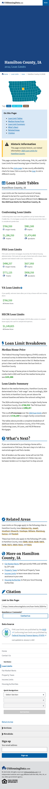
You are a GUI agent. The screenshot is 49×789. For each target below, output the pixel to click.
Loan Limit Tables (15, 118)
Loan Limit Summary (16, 124)
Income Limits (7, 679)
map (34, 171)
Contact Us (6, 655)
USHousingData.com (31, 772)
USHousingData (13, 3)
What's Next (13, 127)
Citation (11, 133)
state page (17, 168)
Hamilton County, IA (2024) (36, 74)
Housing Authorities (10, 684)
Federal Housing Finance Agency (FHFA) (28, 635)
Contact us (25, 616)
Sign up (24, 755)
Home (6, 74)
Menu (46, 3)
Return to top (7, 722)
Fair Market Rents (9, 670)
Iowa (23, 74)
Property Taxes (8, 675)
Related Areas (14, 130)
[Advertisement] (24, 34)
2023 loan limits (35, 413)
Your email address (9, 745)
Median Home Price (16, 121)
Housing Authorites (13, 580)
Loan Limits (15, 74)
